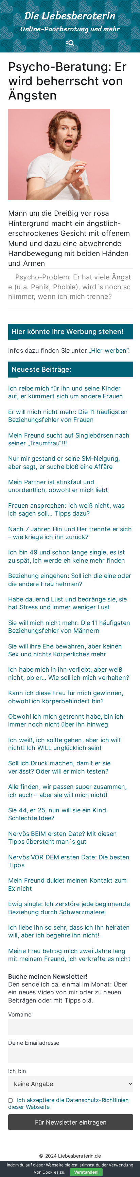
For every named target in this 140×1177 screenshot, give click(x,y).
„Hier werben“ (108, 350)
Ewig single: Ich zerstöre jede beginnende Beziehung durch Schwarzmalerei (69, 907)
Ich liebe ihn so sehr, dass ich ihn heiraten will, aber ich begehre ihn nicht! (69, 931)
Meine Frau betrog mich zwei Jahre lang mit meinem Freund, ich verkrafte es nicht (69, 954)
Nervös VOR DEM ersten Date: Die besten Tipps (68, 861)
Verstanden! (86, 1172)
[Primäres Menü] (70, 44)
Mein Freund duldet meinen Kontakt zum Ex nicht (67, 884)
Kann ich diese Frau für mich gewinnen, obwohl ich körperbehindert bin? (65, 696)
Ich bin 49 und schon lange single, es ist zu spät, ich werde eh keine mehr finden (66, 556)
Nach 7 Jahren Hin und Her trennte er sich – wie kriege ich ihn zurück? (70, 532)
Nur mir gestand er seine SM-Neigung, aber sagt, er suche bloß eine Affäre (64, 462)
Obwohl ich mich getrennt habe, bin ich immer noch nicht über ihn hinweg (65, 720)
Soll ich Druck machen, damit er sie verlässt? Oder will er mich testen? (59, 767)
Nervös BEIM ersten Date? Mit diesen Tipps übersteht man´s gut (62, 837)
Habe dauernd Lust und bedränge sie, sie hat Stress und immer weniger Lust (67, 603)
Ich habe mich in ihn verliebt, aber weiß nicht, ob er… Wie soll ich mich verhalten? (68, 673)
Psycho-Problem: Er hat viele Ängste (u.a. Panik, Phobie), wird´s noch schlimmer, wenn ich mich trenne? (69, 287)
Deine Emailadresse (33, 1042)
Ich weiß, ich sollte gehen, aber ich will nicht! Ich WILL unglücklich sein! (64, 743)
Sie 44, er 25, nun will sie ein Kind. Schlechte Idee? (58, 814)
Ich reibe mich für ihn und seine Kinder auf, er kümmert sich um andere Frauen (65, 392)
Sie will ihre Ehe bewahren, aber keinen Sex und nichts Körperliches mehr (65, 650)
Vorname (19, 1014)
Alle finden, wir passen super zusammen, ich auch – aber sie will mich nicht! (67, 790)
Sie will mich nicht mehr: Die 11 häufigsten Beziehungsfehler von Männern (69, 626)
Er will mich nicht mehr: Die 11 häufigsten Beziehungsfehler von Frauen (68, 415)
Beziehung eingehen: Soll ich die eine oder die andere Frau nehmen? (69, 579)
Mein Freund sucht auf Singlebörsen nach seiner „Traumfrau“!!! (68, 439)
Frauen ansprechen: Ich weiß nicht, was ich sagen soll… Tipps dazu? (66, 509)
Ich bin (17, 1071)
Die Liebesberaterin (70, 15)
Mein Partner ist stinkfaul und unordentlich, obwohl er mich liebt (58, 485)
